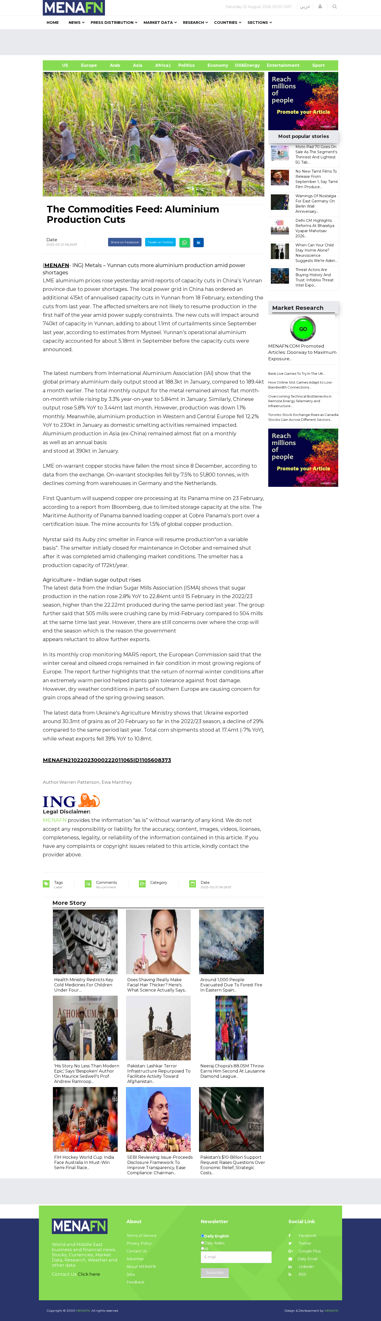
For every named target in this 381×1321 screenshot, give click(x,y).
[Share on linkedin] (198, 242)
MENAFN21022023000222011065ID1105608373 (107, 760)
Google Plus (309, 1251)
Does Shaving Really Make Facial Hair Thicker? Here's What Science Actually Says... (157, 985)
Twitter (304, 1243)
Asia (137, 65)
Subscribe (215, 1272)
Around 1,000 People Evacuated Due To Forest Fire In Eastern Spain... (231, 985)
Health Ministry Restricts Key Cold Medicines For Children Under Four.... (83, 985)
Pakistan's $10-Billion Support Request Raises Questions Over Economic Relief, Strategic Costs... (232, 1165)
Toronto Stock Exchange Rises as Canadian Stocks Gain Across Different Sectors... (304, 417)
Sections (258, 22)
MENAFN (56, 265)
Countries (225, 22)
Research (193, 22)
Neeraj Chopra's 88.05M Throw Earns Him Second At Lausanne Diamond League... (232, 1071)
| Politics (185, 65)
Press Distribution (112, 22)
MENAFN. (83, 1310)
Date (51, 239)
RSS (302, 1274)
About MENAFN (141, 1266)
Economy (218, 65)
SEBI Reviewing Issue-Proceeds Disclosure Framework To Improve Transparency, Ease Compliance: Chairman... (160, 1165)
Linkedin (306, 1266)
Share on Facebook (125, 242)
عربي (305, 6)
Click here (89, 1274)
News (75, 22)
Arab (114, 65)
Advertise (135, 1259)
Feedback (135, 1282)
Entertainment (275, 65)
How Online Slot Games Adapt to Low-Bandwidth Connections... (300, 384)
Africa (161, 65)
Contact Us (136, 1251)
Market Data (158, 22)
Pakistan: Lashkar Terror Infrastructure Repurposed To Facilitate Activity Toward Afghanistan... (158, 1073)
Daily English (216, 1236)
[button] (320, 6)
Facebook (307, 1235)
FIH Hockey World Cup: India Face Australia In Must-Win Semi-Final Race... (84, 1162)
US (59, 65)
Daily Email (308, 1259)
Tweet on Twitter (160, 242)
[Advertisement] (192, 42)
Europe (89, 65)
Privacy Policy (139, 1243)
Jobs (130, 1274)
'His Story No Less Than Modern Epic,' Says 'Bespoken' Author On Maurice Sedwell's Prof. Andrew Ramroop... (86, 1073)
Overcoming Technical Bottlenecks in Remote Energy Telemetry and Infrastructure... (299, 401)
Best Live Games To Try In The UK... (296, 373)
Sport (315, 65)
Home (53, 22)
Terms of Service (141, 1235)
